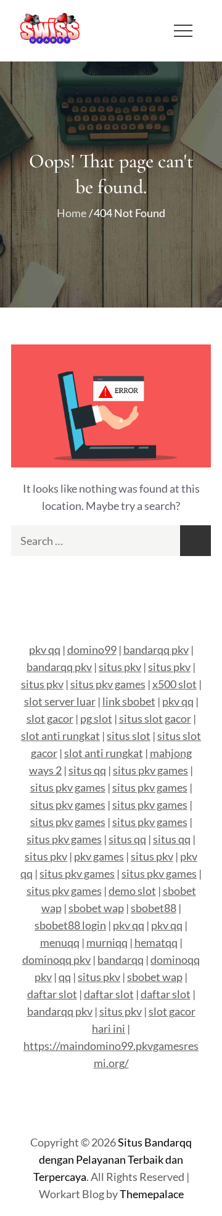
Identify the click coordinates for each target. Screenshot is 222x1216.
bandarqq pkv (156, 649)
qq (65, 977)
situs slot (128, 735)
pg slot (96, 718)
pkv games (99, 856)
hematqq (156, 942)
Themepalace (152, 1194)
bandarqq (120, 959)
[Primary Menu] (183, 30)
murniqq (107, 942)
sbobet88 (153, 908)
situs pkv (120, 667)
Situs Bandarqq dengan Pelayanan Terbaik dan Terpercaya (112, 1159)
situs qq (87, 770)
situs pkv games (108, 684)
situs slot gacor (155, 718)
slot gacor (50, 718)
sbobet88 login (70, 925)
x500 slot (174, 684)
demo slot (132, 890)
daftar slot (52, 994)
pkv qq (44, 649)
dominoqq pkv (56, 959)
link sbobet (128, 701)
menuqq (60, 942)
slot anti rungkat (60, 735)
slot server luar (60, 701)
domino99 (92, 649)
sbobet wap (96, 908)
